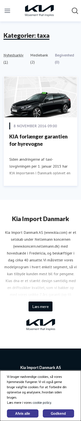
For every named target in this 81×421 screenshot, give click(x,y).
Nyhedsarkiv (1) (13, 58)
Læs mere (40, 306)
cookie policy (42, 402)
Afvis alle (22, 413)
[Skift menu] (7, 10)
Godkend (58, 413)
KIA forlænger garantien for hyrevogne (38, 140)
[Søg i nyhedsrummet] (74, 10)
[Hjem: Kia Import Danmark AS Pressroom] (39, 11)
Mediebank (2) (39, 58)
